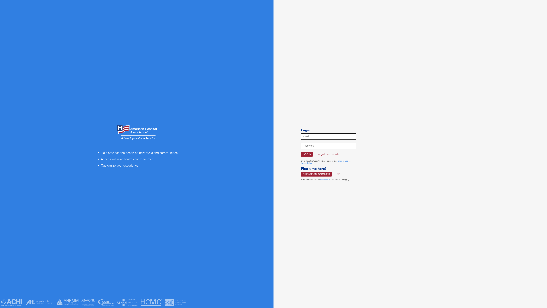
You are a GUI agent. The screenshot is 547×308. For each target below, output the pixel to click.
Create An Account (316, 174)
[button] (307, 154)
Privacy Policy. (307, 163)
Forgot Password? (328, 154)
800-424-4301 (325, 179)
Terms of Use (342, 161)
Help (337, 174)
